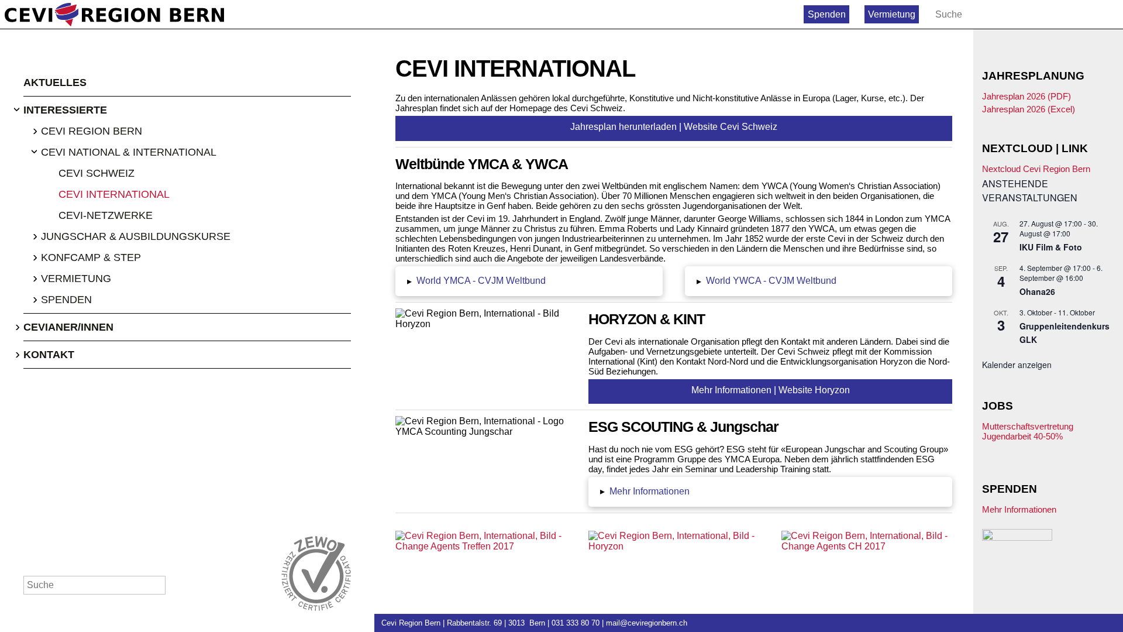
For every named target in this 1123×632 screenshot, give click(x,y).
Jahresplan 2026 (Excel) (1028, 109)
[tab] (529, 281)
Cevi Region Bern (91, 131)
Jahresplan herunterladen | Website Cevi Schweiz (673, 127)
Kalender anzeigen (1017, 364)
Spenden (827, 14)
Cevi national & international (128, 152)
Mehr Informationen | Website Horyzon (770, 390)
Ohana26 (1037, 291)
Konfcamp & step (91, 257)
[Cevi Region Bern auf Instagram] (1110, 14)
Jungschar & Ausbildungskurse (135, 236)
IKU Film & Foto (1050, 247)
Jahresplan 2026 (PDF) (1026, 96)
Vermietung (891, 14)
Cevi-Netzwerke (105, 215)
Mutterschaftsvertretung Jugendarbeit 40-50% (1027, 431)
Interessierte (65, 110)
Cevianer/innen (68, 327)
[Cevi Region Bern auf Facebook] (1085, 14)
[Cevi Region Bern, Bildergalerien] (480, 541)
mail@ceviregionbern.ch (646, 623)
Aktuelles (55, 82)
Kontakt (48, 354)
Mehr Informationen (1019, 509)
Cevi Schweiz (96, 173)
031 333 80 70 (576, 623)
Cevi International (114, 194)
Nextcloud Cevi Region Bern (1036, 169)
